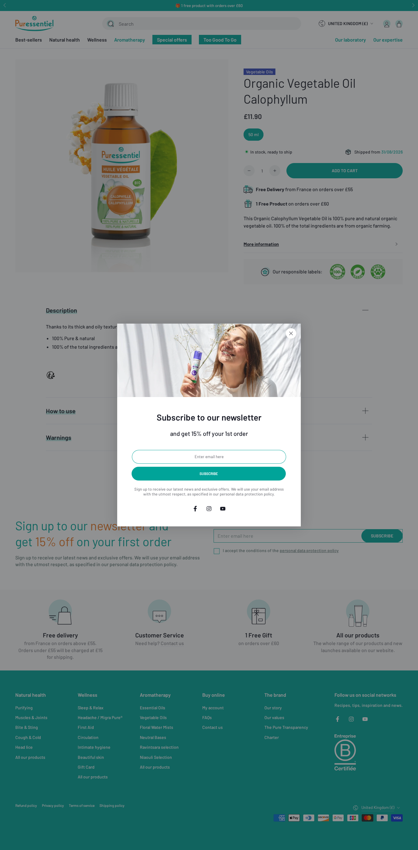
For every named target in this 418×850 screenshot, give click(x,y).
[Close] (291, 333)
